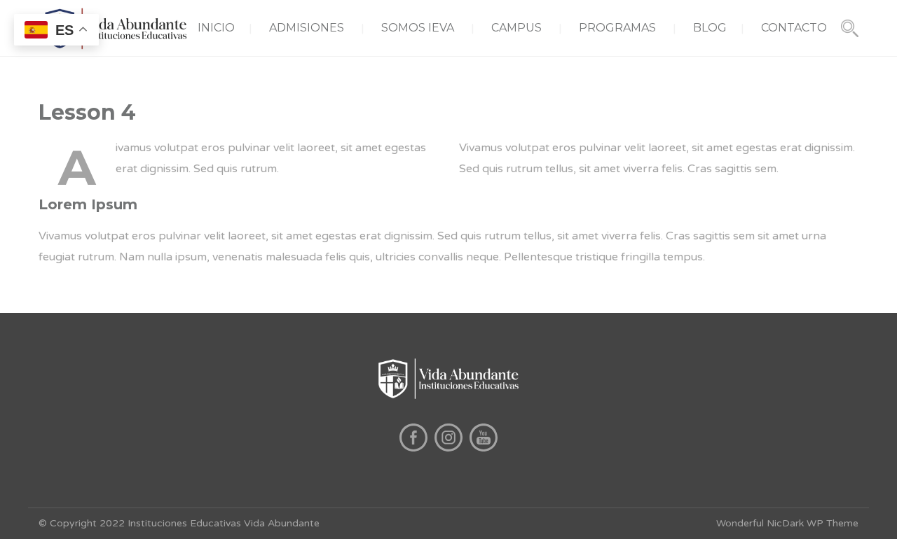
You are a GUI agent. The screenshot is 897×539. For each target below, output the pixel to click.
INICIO (216, 27)
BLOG (710, 27)
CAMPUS (516, 27)
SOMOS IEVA (417, 27)
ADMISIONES (306, 27)
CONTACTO (794, 27)
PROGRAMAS (617, 27)
